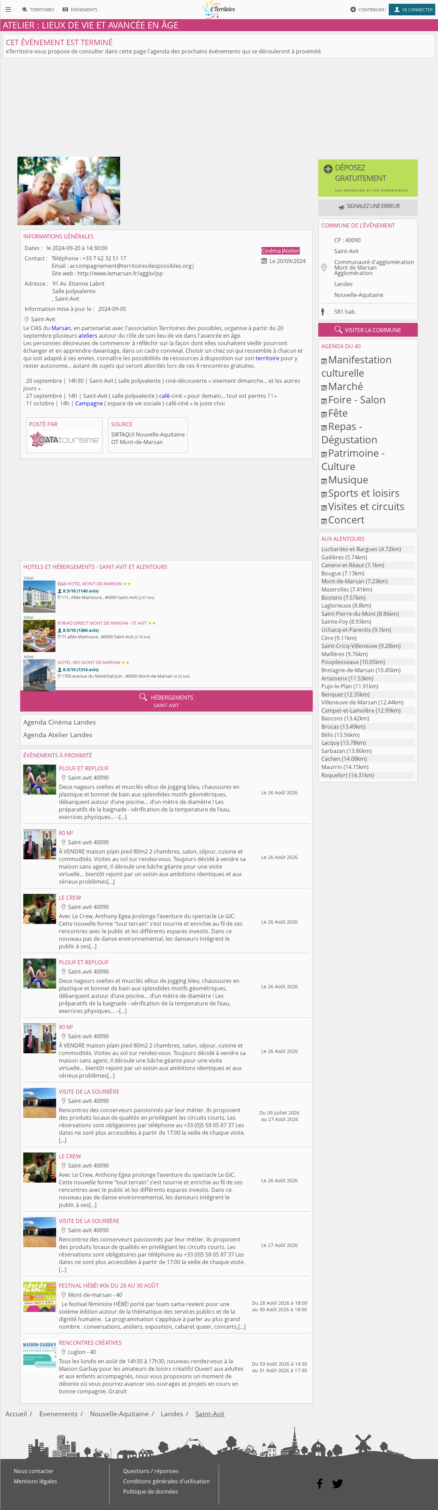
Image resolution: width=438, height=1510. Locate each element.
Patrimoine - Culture (353, 459)
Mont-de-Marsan (342, 581)
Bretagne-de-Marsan (347, 670)
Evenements (58, 1413)
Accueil (16, 1413)
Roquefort (334, 775)
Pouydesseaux (340, 662)
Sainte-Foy (334, 621)
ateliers (88, 335)
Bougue (331, 573)
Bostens (331, 597)
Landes (343, 284)
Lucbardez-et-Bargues (349, 549)
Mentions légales (35, 1481)
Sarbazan (333, 751)
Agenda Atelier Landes (57, 734)
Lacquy (330, 742)
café (164, 396)
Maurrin (331, 767)
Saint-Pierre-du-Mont (348, 613)
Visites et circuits (366, 506)
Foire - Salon (357, 399)
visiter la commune (368, 330)
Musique (348, 479)
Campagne (89, 403)
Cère (327, 638)
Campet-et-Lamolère (347, 710)
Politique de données (150, 1491)
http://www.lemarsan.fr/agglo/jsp (120, 273)
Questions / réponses (151, 1471)
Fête (338, 412)
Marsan (61, 328)
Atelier (291, 251)
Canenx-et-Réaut (342, 565)
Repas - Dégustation (349, 432)
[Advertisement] (219, 109)
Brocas (330, 726)
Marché (345, 386)
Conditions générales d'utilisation (166, 1481)
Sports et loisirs (364, 492)
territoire (267, 358)
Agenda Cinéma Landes (59, 722)
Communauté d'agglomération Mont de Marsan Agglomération (374, 267)
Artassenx (334, 678)
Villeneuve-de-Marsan (349, 702)
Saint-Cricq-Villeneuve (349, 646)
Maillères (333, 654)
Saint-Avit (346, 251)
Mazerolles (335, 589)
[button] (368, 178)
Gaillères (332, 557)
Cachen (330, 759)
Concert (346, 519)
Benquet (332, 694)
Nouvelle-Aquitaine (358, 295)
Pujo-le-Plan (336, 686)
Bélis (327, 735)
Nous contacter (34, 1471)
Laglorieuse (336, 605)
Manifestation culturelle (356, 366)
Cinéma (271, 251)
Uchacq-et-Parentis (346, 630)
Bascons (332, 718)
